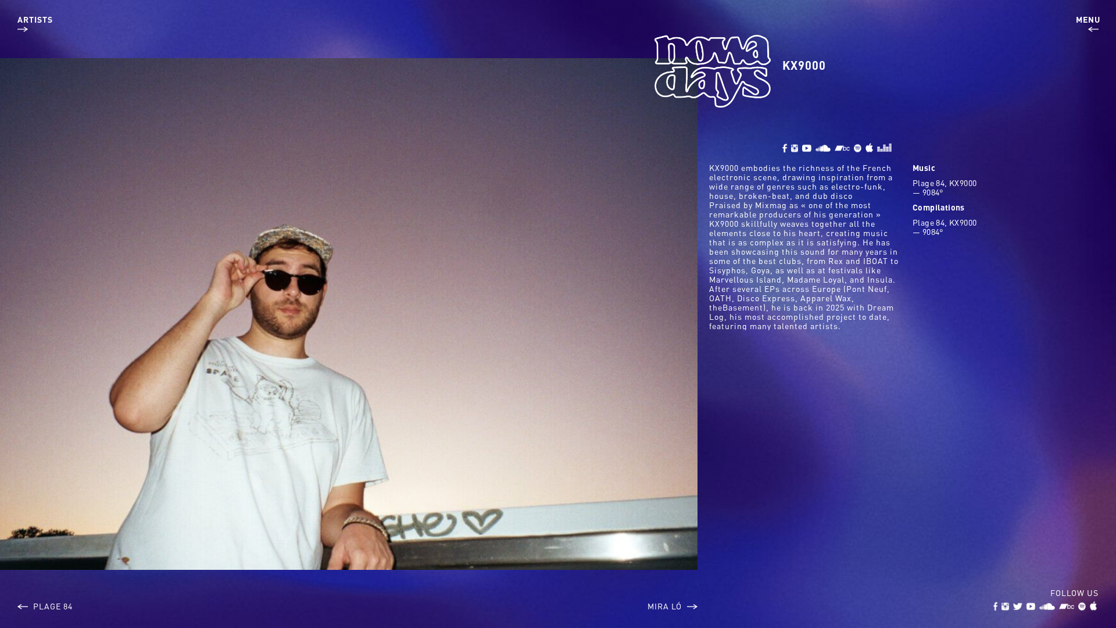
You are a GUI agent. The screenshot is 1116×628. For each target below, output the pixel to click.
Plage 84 (52, 606)
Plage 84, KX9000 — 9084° (945, 187)
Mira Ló (666, 606)
